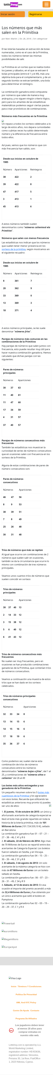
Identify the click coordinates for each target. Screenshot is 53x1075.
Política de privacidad (26, 994)
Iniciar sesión (8, 14)
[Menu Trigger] (46, 4)
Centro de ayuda (21, 1010)
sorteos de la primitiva (14, 249)
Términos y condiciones (29, 986)
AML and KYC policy (26, 1002)
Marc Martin (11, 38)
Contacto (34, 1010)
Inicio (13, 986)
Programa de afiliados (26, 1018)
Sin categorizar (40, 38)
